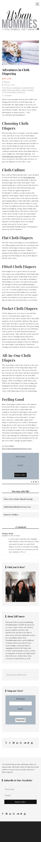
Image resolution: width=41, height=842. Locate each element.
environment (26, 88)
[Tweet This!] (33, 482)
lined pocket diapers (14, 90)
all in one (9, 88)
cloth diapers (17, 88)
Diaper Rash (7, 533)
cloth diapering (29, 177)
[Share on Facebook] (31, 482)
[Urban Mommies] (19, 30)
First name (20, 456)
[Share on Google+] (38, 482)
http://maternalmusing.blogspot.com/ (17, 449)
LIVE (9, 78)
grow (4, 78)
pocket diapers (12, 92)
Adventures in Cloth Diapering (15, 72)
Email (20, 465)
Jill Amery (7, 82)
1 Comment (7, 95)
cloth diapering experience (12, 156)
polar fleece (21, 92)
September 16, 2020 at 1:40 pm (11, 535)
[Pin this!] (36, 482)
